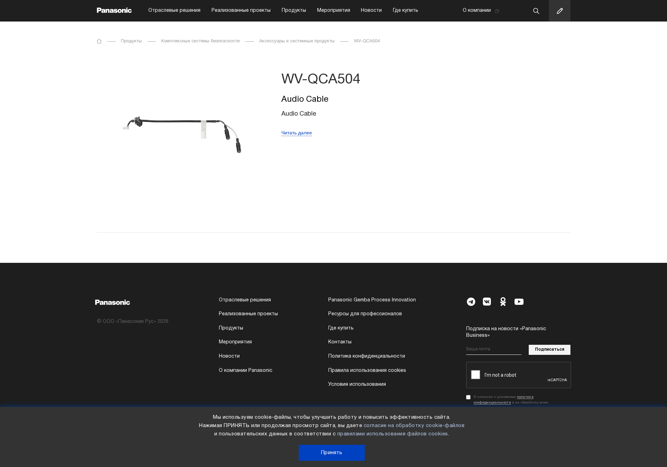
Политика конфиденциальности (366, 356)
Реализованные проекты (241, 10)
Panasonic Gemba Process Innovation (372, 300)
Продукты (294, 10)
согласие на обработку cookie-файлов (414, 425)
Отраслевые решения (174, 10)
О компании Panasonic (245, 370)
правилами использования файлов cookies (392, 434)
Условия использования (357, 384)
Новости (371, 10)
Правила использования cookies (367, 370)
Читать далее (296, 132)
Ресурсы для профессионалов (365, 314)
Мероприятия (333, 10)
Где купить (405, 10)
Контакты (340, 342)
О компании (477, 10)
